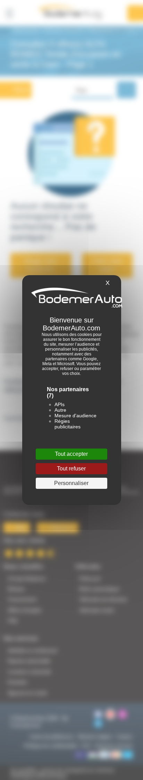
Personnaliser (71, 483)
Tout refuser (71, 468)
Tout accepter (71, 454)
